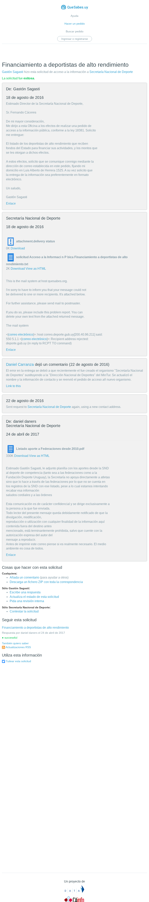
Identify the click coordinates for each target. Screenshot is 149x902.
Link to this (13, 386)
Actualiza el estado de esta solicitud (34, 596)
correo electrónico (21, 334)
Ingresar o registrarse (74, 38)
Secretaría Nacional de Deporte (111, 72)
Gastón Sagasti (12, 72)
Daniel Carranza (20, 364)
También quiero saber (15, 643)
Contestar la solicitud (24, 611)
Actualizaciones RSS (18, 647)
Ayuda (74, 15)
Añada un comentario (24, 577)
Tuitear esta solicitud (18, 661)
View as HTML (36, 268)
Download (18, 248)
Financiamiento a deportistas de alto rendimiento (35, 627)
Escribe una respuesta (25, 592)
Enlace (11, 203)
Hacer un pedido (74, 23)
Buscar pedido (74, 31)
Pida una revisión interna (27, 601)
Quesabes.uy (74, 8)
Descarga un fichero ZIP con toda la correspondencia (46, 582)
